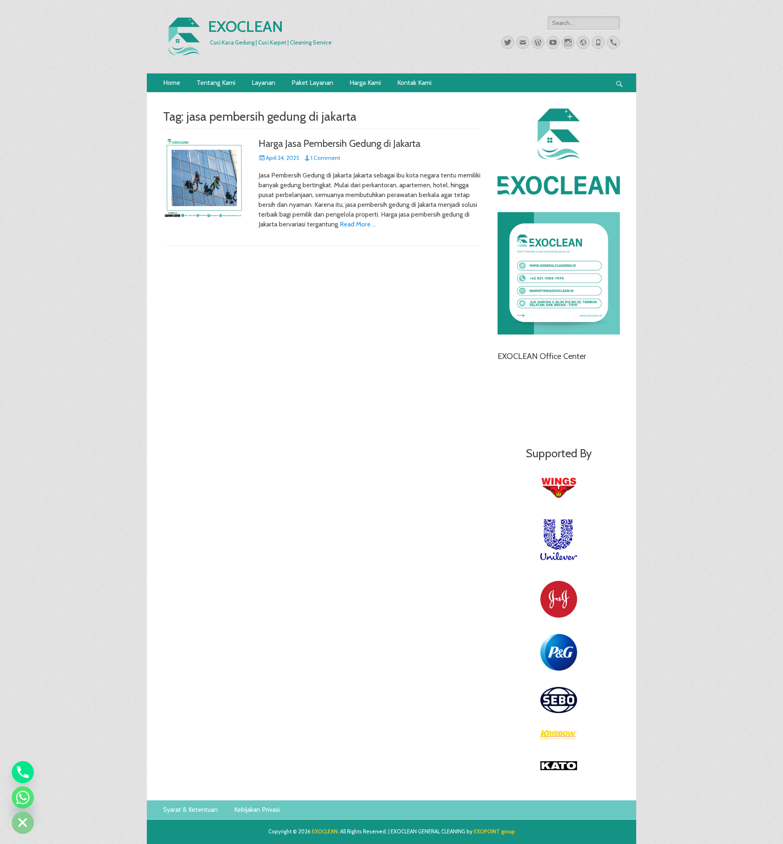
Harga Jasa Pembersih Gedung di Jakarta (339, 143)
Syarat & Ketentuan (190, 809)
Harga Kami (365, 82)
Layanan (263, 82)
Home (171, 82)
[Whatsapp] (23, 797)
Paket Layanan (312, 82)
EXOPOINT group (494, 831)
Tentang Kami (216, 82)
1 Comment (325, 158)
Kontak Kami (414, 82)
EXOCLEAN (245, 26)
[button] (619, 82)
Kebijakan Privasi (257, 809)
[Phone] (23, 772)
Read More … (358, 224)
